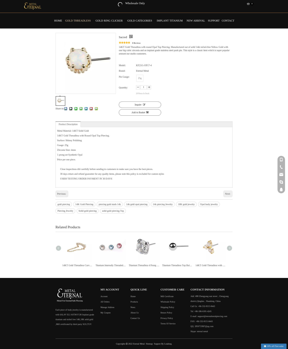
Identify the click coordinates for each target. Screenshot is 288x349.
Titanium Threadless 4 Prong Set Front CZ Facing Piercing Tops (144, 265)
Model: (122, 65)
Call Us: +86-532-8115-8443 (202, 306)
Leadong (168, 344)
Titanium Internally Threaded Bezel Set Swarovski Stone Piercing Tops (111, 265)
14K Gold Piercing (84, 204)
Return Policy (166, 313)
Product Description (68, 124)
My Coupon (105, 313)
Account (104, 296)
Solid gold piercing (88, 211)
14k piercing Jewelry (163, 204)
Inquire (138, 104)
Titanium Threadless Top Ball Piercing (177, 265)
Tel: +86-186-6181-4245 (201, 311)
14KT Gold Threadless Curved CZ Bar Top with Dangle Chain (77, 265)
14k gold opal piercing (136, 204)
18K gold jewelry (186, 204)
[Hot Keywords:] (119, 3)
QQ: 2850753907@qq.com (201, 326)
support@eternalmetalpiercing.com (212, 316)
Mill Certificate (167, 296)
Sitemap (149, 344)
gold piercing (63, 204)
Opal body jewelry (209, 204)
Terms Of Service (168, 324)
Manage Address (107, 307)
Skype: (193, 331)
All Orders (105, 302)
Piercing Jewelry (65, 211)
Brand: (122, 71)
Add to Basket (138, 112)
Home (133, 296)
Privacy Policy (166, 318)
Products (134, 302)
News (132, 307)
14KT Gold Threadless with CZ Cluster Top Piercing (210, 265)
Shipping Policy (167, 307)
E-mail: (208, 316)
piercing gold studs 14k (110, 204)
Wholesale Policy (167, 302)
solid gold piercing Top (113, 211)
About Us (134, 313)
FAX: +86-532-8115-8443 (201, 321)
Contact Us (135, 318)
